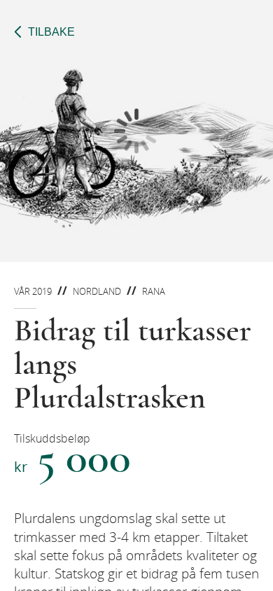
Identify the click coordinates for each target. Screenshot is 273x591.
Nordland (97, 291)
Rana (153, 291)
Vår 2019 (33, 291)
